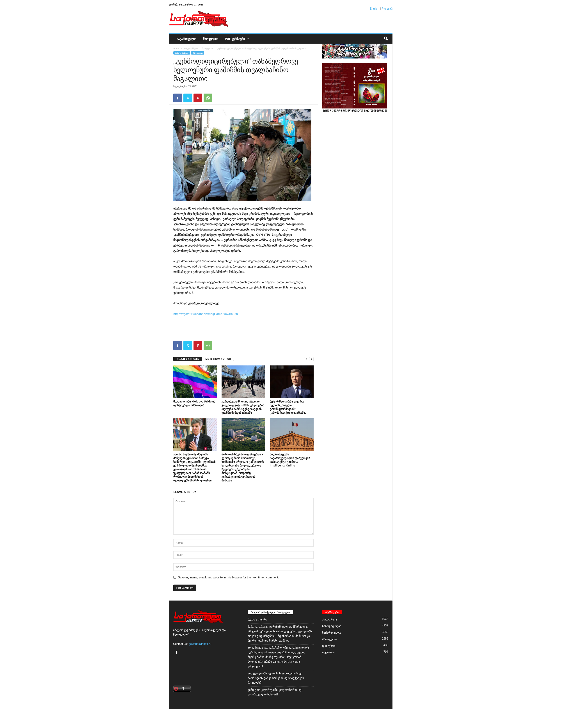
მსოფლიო (210, 39)
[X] (187, 98)
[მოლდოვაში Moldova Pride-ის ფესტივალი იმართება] (195, 381)
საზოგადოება (331, 626)
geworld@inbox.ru (200, 643)
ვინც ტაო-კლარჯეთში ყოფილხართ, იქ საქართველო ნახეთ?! (275, 692)
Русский (387, 8)
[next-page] (311, 359)
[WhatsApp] (208, 98)
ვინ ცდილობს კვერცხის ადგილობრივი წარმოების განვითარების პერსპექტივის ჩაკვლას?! (276, 678)
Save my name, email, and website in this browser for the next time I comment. (228, 577)
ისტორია (328, 652)
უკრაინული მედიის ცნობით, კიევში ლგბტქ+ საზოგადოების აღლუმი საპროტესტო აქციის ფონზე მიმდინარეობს (243, 407)
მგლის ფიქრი (257, 619)
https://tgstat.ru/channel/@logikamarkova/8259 (205, 314)
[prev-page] (306, 359)
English (374, 8)
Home (176, 48)
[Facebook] (177, 98)
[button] (386, 39)
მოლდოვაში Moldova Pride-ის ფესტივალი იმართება (194, 403)
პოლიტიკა (329, 619)
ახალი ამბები (191, 48)
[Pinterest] (198, 98)
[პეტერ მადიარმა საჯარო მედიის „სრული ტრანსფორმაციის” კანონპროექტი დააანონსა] (292, 381)
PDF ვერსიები (235, 39)
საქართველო (186, 39)
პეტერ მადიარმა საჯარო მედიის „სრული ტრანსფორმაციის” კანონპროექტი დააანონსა (288, 407)
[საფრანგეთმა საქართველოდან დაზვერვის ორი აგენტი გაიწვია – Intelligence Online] (292, 434)
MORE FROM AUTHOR (218, 358)
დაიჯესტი (329, 645)
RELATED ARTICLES (188, 358)
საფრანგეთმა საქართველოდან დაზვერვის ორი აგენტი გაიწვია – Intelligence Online (290, 459)
